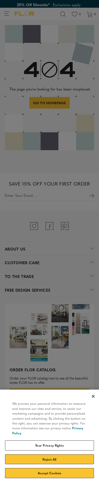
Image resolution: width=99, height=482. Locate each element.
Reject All (49, 459)
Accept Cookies (49, 473)
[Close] (93, 396)
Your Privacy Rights (49, 445)
